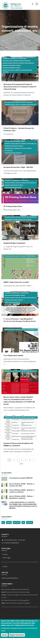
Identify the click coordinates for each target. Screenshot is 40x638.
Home (20, 34)
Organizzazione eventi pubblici (11, 65)
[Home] (13, 5)
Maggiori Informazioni (17, 635)
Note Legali (6, 558)
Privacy (5, 554)
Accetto (4, 635)
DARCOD (29, 522)
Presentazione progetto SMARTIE (21, 478)
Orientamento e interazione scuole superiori (18, 148)
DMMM (9, 522)
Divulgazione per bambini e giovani (15, 141)
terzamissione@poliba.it (11, 543)
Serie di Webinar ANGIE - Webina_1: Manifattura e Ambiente (21, 497)
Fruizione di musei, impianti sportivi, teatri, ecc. (16, 60)
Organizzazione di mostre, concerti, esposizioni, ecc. (18, 63)
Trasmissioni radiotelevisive (13, 153)
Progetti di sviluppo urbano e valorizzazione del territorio (17, 71)
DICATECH (16, 522)
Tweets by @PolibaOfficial (9, 578)
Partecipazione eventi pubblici (11, 67)
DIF (3, 522)
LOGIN (5, 566)
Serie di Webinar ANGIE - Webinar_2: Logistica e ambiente (22, 491)
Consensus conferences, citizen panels (14, 58)
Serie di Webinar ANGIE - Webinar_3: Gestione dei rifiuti (22, 485)
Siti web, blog (9, 150)
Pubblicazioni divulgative (12, 302)
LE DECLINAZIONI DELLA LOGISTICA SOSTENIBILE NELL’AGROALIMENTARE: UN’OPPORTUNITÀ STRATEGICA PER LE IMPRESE (23, 505)
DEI (23, 522)
